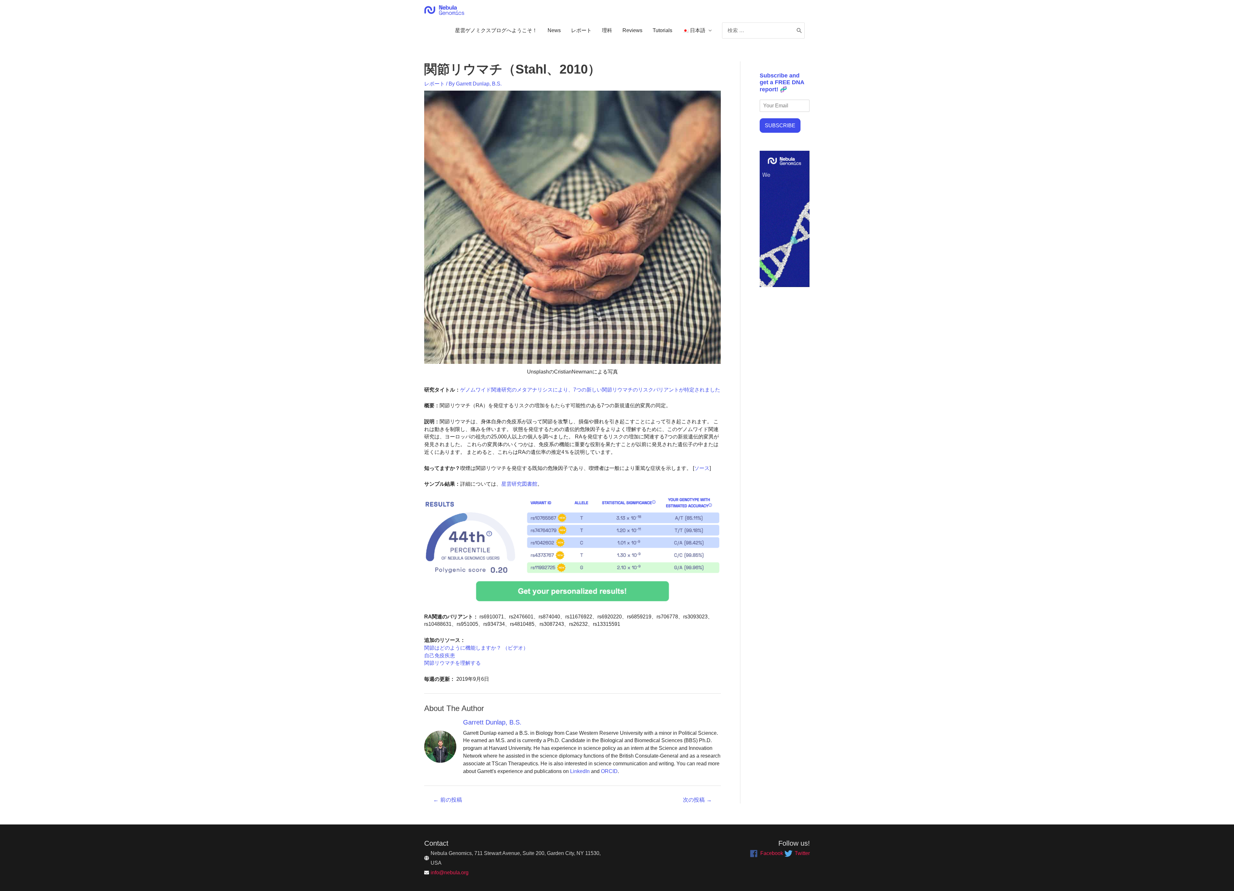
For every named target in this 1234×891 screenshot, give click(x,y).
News (554, 30)
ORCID (609, 771)
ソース (702, 468)
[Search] (799, 30)
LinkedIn (580, 771)
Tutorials (662, 30)
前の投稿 (447, 800)
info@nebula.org (450, 872)
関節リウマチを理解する (452, 663)
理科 (607, 30)
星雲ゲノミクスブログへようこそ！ (496, 30)
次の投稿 (697, 800)
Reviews (632, 30)
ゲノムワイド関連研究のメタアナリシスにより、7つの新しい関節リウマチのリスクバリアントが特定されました (590, 389)
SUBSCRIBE (780, 125)
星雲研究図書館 (519, 484)
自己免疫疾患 (439, 655)
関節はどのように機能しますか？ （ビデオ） (476, 648)
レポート (581, 30)
